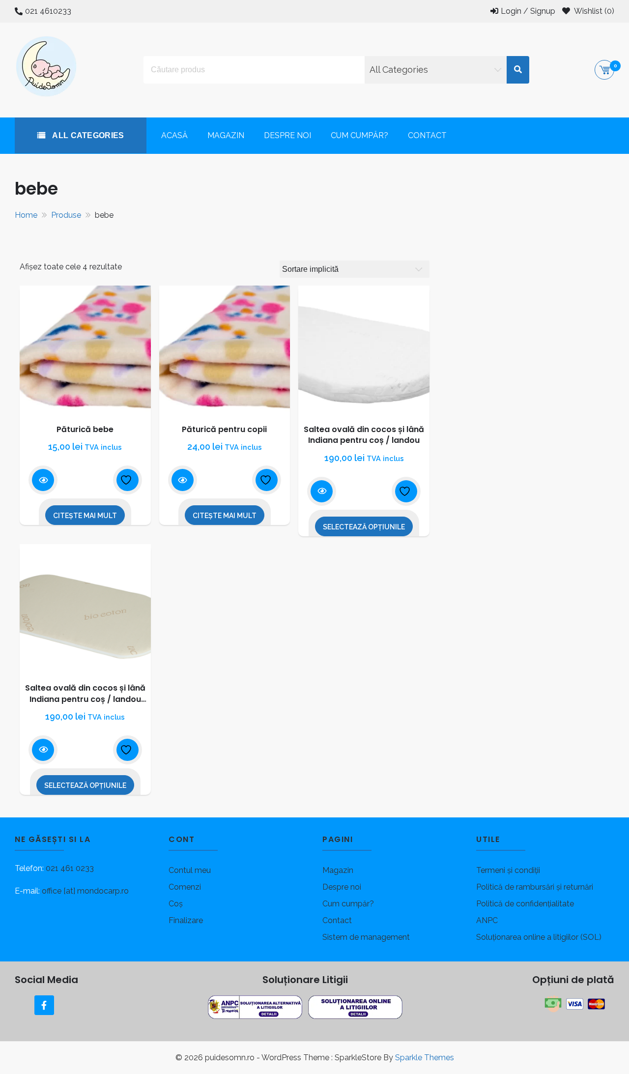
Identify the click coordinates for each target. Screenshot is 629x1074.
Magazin (225, 135)
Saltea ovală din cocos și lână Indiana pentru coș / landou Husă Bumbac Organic (85, 699)
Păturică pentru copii (224, 429)
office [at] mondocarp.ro (85, 891)
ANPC (487, 920)
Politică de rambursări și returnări (534, 887)
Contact (427, 135)
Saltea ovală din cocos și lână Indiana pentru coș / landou (364, 435)
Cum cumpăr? (359, 135)
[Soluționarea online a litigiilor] (355, 1006)
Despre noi (287, 135)
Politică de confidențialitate (525, 903)
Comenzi (185, 887)
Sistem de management (366, 937)
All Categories (87, 135)
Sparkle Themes (424, 1057)
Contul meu (190, 870)
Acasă (174, 135)
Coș (176, 903)
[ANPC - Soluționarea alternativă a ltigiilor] (256, 1006)
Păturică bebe (85, 429)
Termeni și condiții (508, 870)
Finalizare (186, 920)
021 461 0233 (70, 868)
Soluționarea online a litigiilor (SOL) (538, 937)
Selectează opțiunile (364, 527)
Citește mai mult (85, 516)
